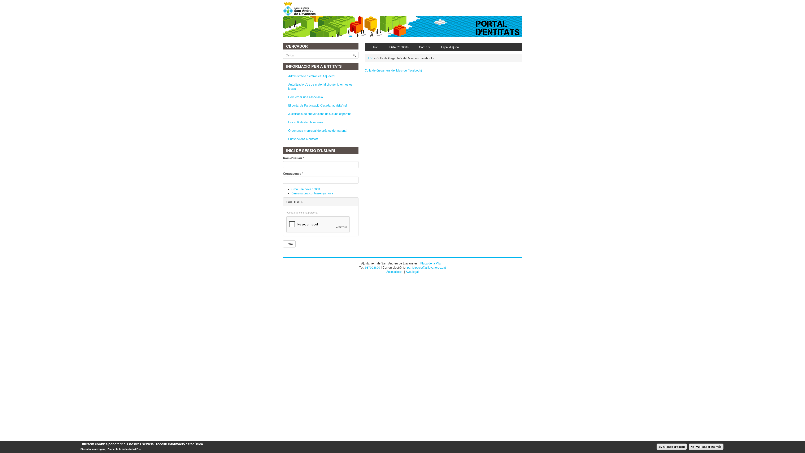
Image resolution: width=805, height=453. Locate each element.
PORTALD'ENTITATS (498, 28)
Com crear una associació (305, 97)
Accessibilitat (394, 271)
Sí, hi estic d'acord (671, 446)
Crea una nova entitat (305, 189)
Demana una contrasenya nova (312, 193)
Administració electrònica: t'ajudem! (311, 76)
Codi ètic (425, 47)
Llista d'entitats (399, 47)
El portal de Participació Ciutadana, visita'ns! (317, 105)
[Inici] (301, 9)
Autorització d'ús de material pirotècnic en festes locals (320, 86)
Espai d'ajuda (450, 47)
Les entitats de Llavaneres (305, 122)
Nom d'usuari (293, 158)
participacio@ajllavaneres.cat (426, 267)
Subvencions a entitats (303, 139)
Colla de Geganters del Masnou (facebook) (393, 70)
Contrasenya (293, 173)
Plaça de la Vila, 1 (432, 263)
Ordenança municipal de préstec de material (317, 130)
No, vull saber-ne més (706, 446)
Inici (375, 47)
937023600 (372, 267)
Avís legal (412, 271)
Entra (289, 244)
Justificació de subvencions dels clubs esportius (319, 114)
